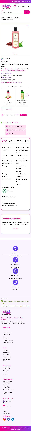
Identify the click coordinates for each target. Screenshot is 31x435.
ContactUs (6, 413)
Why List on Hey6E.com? (6, 387)
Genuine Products (8, 340)
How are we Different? (6, 337)
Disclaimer (6, 374)
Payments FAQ (7, 357)
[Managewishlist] (19, 6)
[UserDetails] (24, 6)
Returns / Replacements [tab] (19, 141)
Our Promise (6, 334)
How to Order (7, 350)
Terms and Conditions (6, 371)
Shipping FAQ (7, 352)
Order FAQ (6, 354)
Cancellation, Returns (7, 360)
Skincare (9, 17)
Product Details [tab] (4, 141)
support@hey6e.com (8, 406)
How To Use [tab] (11, 141)
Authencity (6, 384)
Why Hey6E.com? (7, 381)
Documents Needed (8, 389)
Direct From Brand (8, 342)
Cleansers (17, 17)
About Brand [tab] (27, 141)
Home (3, 17)
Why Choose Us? (7, 332)
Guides (5, 411)
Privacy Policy (7, 368)
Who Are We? (6, 329)
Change (23, 115)
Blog (4, 409)
